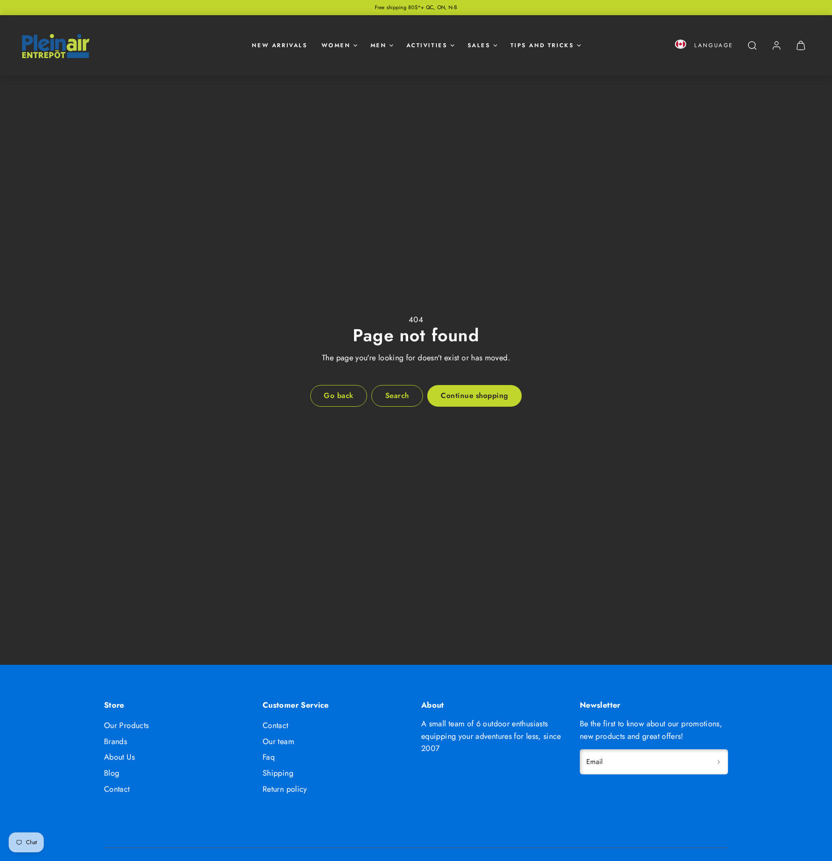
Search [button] (397, 395)
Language (713, 45)
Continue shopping (474, 395)
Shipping (278, 773)
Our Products (126, 725)
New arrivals (279, 45)
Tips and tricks (542, 45)
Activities (427, 45)
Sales (479, 45)
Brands (115, 741)
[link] (776, 45)
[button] (681, 45)
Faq (269, 757)
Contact (117, 789)
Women (336, 45)
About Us (119, 757)
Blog (111, 773)
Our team (278, 741)
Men (378, 45)
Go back (339, 395)
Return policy (285, 789)
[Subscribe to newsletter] (718, 761)
